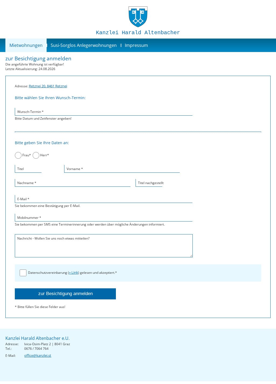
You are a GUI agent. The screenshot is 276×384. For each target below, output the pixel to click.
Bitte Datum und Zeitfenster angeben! (43, 115)
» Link (73, 272)
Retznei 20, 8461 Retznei (48, 86)
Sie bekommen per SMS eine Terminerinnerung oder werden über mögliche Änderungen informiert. (90, 221)
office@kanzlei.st (37, 355)
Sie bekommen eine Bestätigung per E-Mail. (47, 202)
